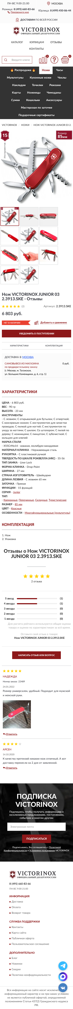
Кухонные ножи (40, 77)
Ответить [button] (11, 734)
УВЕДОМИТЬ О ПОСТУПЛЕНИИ (36, 334)
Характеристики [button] (19, 346)
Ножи (46, 70)
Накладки (19, 85)
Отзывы (56, 42)
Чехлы (62, 77)
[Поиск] (5, 60)
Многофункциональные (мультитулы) (47, 513)
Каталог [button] (17, 42)
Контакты (36, 49)
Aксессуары (54, 100)
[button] (18, 12)
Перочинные (26, 500)
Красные (16, 508)
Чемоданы (54, 92)
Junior (16, 492)
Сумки (15, 100)
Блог (14, 958)
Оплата (16, 907)
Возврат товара (21, 913)
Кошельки (33, 100)
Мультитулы (15, 77)
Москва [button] (28, 357)
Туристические (57, 500)
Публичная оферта (23, 938)
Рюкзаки (55, 85)
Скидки (16, 969)
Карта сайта (19, 933)
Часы (59, 70)
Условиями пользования (42, 850)
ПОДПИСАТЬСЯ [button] (36, 839)
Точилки (37, 85)
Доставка (17, 902)
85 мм (18, 504)
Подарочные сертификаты (36, 115)
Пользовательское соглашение (30, 944)
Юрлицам (37, 42)
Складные (41, 500)
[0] (65, 60)
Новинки (17, 964)
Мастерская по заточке (36, 107)
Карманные (10, 500)
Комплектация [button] (54, 346)
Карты (16, 92)
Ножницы (33, 92)
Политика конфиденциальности (31, 975)
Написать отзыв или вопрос (36, 655)
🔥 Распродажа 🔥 (23, 70)
